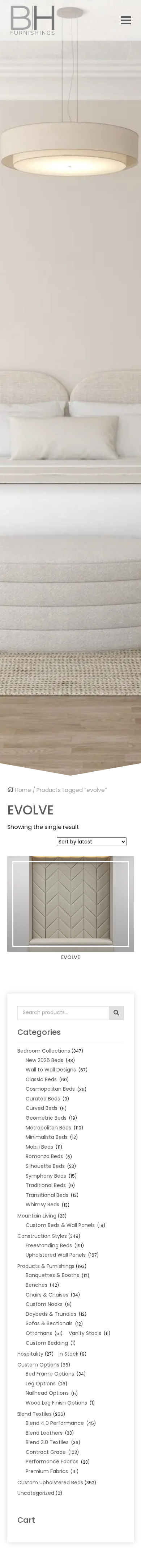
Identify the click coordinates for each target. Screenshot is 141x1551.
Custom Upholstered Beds (50, 1482)
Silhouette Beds (45, 1166)
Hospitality (30, 1353)
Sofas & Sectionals (49, 1323)
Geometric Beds (46, 1117)
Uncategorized (35, 1493)
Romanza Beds (44, 1156)
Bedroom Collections (43, 1050)
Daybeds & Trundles (51, 1314)
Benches (36, 1285)
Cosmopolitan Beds (50, 1088)
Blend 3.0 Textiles (47, 1442)
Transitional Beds (47, 1195)
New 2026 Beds (44, 1060)
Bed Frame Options (50, 1373)
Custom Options (38, 1364)
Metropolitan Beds (48, 1127)
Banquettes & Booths (52, 1275)
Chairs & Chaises (47, 1294)
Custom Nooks (44, 1304)
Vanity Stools (85, 1333)
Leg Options (41, 1383)
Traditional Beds (46, 1185)
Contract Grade (46, 1452)
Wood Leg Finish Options (56, 1402)
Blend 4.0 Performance (55, 1423)
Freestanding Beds (49, 1245)
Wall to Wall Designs (51, 1069)
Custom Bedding (47, 1343)
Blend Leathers (44, 1432)
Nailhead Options (47, 1393)
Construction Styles (42, 1236)
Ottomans (39, 1333)
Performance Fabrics (52, 1461)
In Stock (68, 1353)
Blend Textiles (34, 1414)
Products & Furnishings (45, 1266)
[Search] (116, 1013)
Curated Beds (43, 1098)
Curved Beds (41, 1108)
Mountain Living (36, 1215)
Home (23, 790)
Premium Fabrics (47, 1471)
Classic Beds (41, 1079)
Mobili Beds (39, 1146)
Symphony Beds (46, 1175)
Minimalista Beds (47, 1137)
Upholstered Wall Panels (56, 1254)
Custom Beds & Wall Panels (60, 1225)
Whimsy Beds (42, 1204)
